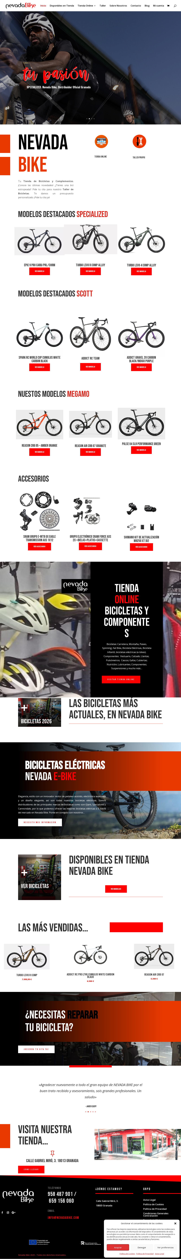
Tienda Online (85, 6)
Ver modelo (39, 271)
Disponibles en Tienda (62, 6)
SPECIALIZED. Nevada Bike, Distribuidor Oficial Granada (59, 87)
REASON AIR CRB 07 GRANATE (90, 446)
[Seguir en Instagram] (8, 1212)
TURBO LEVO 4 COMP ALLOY (141, 265)
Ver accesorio (39, 546)
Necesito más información (40, 822)
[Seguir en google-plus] (13, 1212)
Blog (147, 6)
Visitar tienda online (121, 679)
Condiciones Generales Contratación (155, 1214)
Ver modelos (116, 889)
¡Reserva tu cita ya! (36, 1049)
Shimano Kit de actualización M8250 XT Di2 (141, 539)
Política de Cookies (127, 1254)
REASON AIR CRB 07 (154, 974)
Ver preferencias (165, 1247)
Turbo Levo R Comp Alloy (90, 265)
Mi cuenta (158, 6)
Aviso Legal (159, 1254)
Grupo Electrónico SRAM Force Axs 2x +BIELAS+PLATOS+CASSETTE (90, 538)
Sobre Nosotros (118, 6)
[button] (175, 1223)
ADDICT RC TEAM (90, 358)
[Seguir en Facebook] (2, 1212)
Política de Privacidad (145, 1254)
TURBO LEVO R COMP (26, 975)
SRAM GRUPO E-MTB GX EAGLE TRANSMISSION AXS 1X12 (39, 538)
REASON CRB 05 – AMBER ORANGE (39, 445)
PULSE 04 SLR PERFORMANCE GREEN (141, 444)
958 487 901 (60, 1194)
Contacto (136, 6)
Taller (103, 6)
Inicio (43, 6)
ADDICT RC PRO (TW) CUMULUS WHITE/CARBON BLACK (90, 975)
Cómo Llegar (31, 1169)
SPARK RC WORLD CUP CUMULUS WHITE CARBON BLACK (39, 359)
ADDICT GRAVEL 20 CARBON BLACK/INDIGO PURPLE (141, 359)
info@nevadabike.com (63, 1218)
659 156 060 (61, 1201)
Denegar (142, 1247)
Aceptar (118, 1247)
